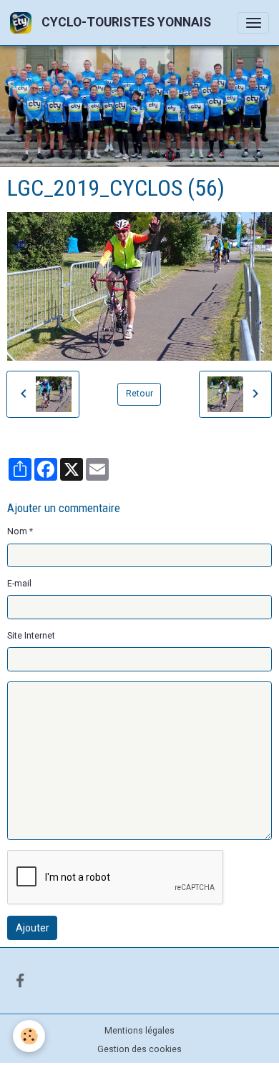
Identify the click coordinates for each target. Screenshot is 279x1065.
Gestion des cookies (139, 1049)
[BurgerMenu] (253, 23)
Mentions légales (139, 1031)
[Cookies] (29, 1036)
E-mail (19, 584)
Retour (139, 394)
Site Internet (31, 636)
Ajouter (32, 928)
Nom (17, 531)
